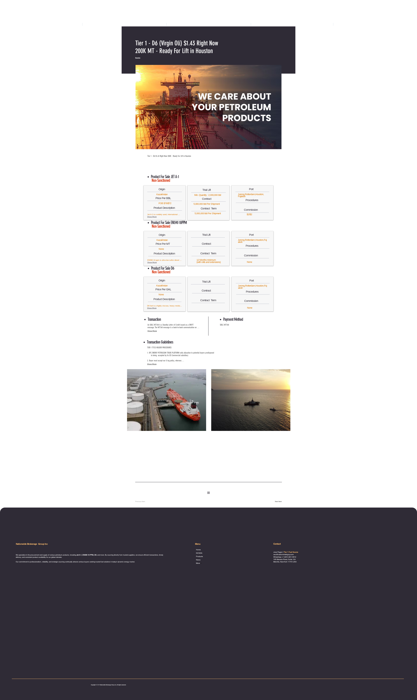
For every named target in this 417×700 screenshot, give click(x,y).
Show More (152, 217)
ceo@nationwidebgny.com (283, 554)
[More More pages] (414, 24)
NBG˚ (29, 647)
